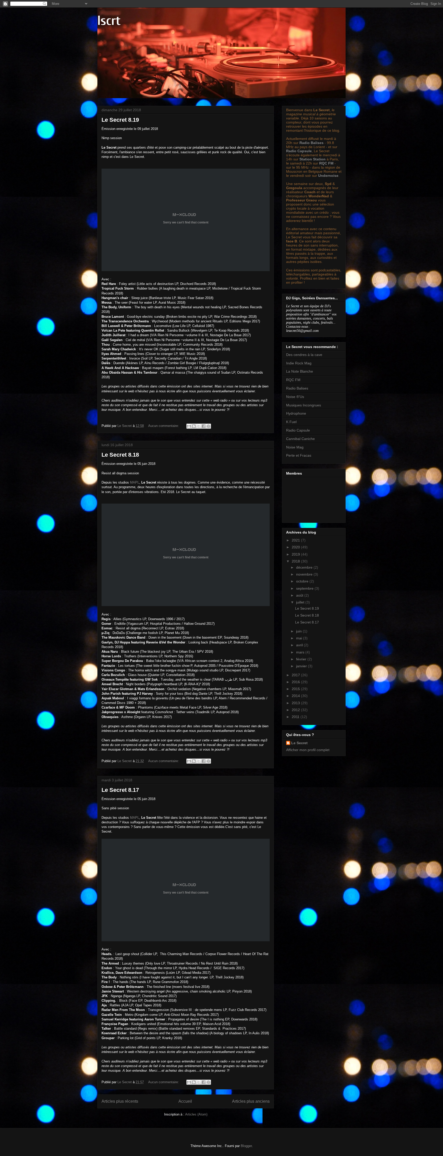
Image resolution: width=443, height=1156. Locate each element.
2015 (296, 689)
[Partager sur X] (198, 426)
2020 (296, 547)
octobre (302, 581)
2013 (296, 703)
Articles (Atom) (196, 1114)
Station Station (312, 159)
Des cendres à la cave (304, 355)
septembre (305, 588)
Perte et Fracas (298, 455)
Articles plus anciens (251, 1101)
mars (300, 652)
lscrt (108, 20)
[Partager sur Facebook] (203, 426)
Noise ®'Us (295, 397)
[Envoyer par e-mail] (189, 426)
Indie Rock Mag (298, 363)
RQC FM (326, 163)
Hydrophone (296, 413)
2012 (296, 710)
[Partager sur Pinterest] (208, 426)
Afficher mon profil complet (307, 750)
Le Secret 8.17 (120, 790)
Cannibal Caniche (300, 439)
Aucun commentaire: (164, 426)
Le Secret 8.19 (120, 120)
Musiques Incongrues (303, 405)
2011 (296, 717)
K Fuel (291, 422)
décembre (305, 567)
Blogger (246, 1146)
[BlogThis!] (193, 426)
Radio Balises (311, 143)
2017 (296, 675)
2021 (296, 540)
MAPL (134, 482)
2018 (296, 561)
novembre (305, 574)
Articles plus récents (120, 1101)
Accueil (185, 1101)
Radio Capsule (299, 151)
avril (300, 645)
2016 (296, 682)
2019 (296, 554)
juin (299, 631)
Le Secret (299, 743)
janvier (302, 666)
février (301, 659)
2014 (296, 696)
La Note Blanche (299, 371)
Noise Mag (295, 447)
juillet (300, 602)
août (300, 595)
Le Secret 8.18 (120, 455)
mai (299, 638)
